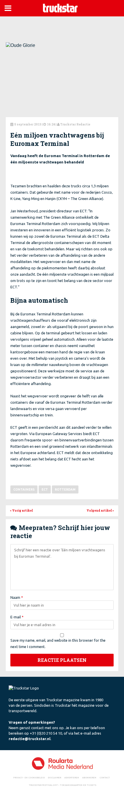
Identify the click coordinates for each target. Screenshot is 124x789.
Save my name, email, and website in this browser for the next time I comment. (58, 643)
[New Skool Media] (62, 763)
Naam (16, 597)
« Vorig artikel (21, 510)
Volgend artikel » (100, 510)
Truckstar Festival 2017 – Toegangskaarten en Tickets (62, 785)
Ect (45, 489)
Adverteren (71, 777)
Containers (24, 489)
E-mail (17, 617)
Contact (104, 777)
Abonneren (89, 777)
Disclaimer (54, 777)
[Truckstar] (60, 7)
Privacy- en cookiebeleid (29, 777)
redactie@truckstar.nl (29, 739)
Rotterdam (65, 489)
